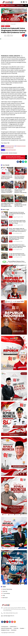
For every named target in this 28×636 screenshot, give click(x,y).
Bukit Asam (5, 597)
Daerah (2, 26)
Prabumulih (7, 26)
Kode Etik (16, 628)
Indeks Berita (13, 626)
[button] (21, 2)
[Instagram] (12, 622)
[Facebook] (18, 162)
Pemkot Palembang (7, 589)
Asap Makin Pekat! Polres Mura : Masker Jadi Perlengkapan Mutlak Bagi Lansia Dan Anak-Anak (7, 205)
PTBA (4, 595)
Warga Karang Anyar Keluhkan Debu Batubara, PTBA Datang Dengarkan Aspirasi (20, 191)
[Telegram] (23, 162)
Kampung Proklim (10, 146)
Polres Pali (5, 591)
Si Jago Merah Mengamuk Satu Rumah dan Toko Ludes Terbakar (20, 205)
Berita (3, 186)
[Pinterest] (7, 622)
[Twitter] (20, 162)
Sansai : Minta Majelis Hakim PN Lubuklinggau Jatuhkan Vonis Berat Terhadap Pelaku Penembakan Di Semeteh (7, 191)
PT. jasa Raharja (6, 593)
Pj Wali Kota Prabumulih (8, 147)
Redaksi (22, 628)
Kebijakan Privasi (5, 630)
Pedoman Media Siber (6, 628)
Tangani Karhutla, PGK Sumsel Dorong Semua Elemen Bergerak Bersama (6, 177)
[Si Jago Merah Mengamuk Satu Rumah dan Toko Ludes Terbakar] (21, 198)
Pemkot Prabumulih (11, 150)
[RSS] (15, 622)
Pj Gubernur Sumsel (21, 146)
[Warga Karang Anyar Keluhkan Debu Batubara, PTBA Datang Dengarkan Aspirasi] (21, 184)
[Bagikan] (26, 35)
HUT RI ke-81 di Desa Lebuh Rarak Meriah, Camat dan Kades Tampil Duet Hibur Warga (20, 177)
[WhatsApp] (26, 162)
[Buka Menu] (24, 2)
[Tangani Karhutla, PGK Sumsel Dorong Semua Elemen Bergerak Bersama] (7, 171)
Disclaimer (13, 630)
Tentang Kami (4, 626)
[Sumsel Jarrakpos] (8, 2)
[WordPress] (10, 622)
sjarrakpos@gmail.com (8, 615)
